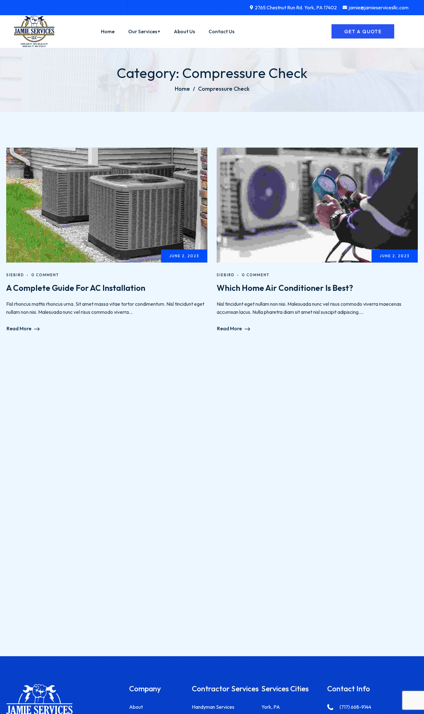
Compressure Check (224, 88)
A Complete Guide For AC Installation (75, 288)
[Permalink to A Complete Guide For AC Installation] (117, 204)
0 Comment (45, 274)
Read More (19, 328)
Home (182, 88)
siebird (15, 274)
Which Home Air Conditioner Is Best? (285, 288)
